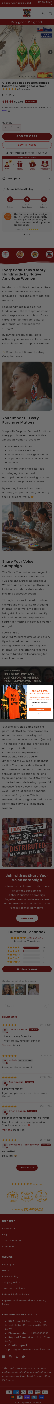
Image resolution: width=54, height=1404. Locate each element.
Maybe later (40, 713)
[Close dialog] (51, 687)
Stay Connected (40, 709)
